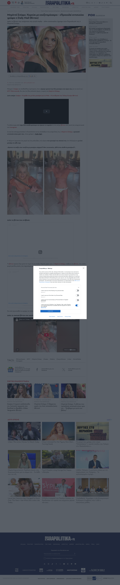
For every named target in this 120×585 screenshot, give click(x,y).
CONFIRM (50, 311)
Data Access (60, 316)
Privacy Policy (68, 316)
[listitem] (60, 287)
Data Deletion (52, 316)
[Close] (84, 268)
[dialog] (60, 292)
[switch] (77, 290)
